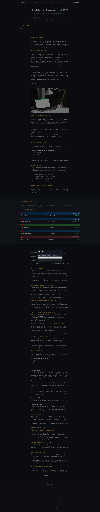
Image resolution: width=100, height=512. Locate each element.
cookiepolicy (55, 255)
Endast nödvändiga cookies (50, 259)
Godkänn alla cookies (50, 257)
